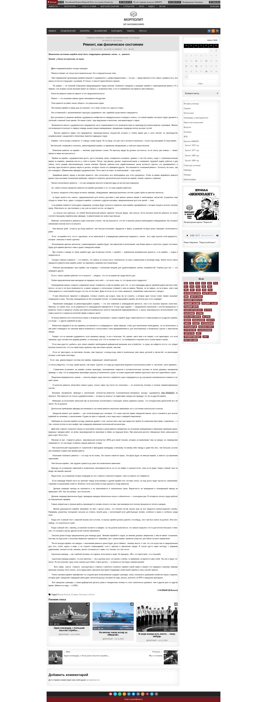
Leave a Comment (114, 49)
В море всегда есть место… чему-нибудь (157, 635)
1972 (191, 283)
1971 (185, 283)
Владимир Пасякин (192, 303)
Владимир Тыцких (209, 303)
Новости (53, 6)
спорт (205, 336)
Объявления (100, 31)
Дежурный (64, 634)
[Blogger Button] (124, 694)
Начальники (189, 113)
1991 (204, 290)
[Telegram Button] (133, 694)
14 (206, 61)
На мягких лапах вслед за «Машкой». (113, 633)
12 (196, 61)
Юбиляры (85, 31)
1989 (198, 290)
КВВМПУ (52, 31)
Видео (151, 6)
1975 (209, 283)
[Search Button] (217, 31)
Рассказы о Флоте (87, 594)
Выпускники (189, 313)
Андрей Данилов (209, 293)
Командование (198, 320)
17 (186, 66)
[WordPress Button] (129, 694)
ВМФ (186, 296)
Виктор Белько (64, 594)
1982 (209, 286)
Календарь (117, 31)
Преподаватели (190, 326)
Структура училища (192, 165)
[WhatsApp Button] (120, 694)
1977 (186, 286)
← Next (67, 652)
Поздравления (68, 31)
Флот (198, 333)
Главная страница (95, 38)
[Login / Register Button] (152, 694)
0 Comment (84, 624)
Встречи (208, 310)
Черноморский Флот (192, 336)
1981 (203, 286)
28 (206, 71)
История (206, 316)
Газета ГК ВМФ (89, 6)
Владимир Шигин (191, 306)
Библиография (190, 179)
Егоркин (74, 594)
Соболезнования (204, 330)
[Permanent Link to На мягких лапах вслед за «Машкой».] (113, 616)
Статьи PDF (129, 6)
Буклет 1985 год (192, 155)
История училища (191, 104)
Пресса (143, 31)
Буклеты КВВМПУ (191, 141)
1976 (215, 283)
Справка (187, 108)
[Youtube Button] (110, 694)
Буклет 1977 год (192, 150)
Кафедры (188, 170)
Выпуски (187, 127)
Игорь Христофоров (192, 316)
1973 (197, 283)
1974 (203, 283)
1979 (198, 286)
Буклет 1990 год (192, 160)
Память (131, 31)
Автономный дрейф (192, 293)
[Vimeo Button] (115, 694)
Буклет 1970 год (192, 145)
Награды (187, 175)
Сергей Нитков (190, 330)
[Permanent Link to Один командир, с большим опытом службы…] (69, 614)
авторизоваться (93, 680)
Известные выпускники (193, 122)
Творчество (189, 333)
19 (196, 66)
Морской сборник (110, 6)
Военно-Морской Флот (193, 310)
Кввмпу (187, 320)
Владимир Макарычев (193, 300)
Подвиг (196, 323)
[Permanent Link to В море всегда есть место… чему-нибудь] (156, 617)
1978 (192, 286)
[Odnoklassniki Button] (213, 31)
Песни (162, 6)
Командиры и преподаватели (196, 118)
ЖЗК (186, 137)
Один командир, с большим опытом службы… (69, 629)
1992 (210, 290)
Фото (141, 6)
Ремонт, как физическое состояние (113, 44)
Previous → (157, 652)
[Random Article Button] (147, 694)
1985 (186, 290)
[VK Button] (209, 31)
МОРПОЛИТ (133, 19)
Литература (70, 6)
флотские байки (190, 340)
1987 (192, 290)
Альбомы (187, 132)
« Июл (200, 84)
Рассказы (117, 41)
